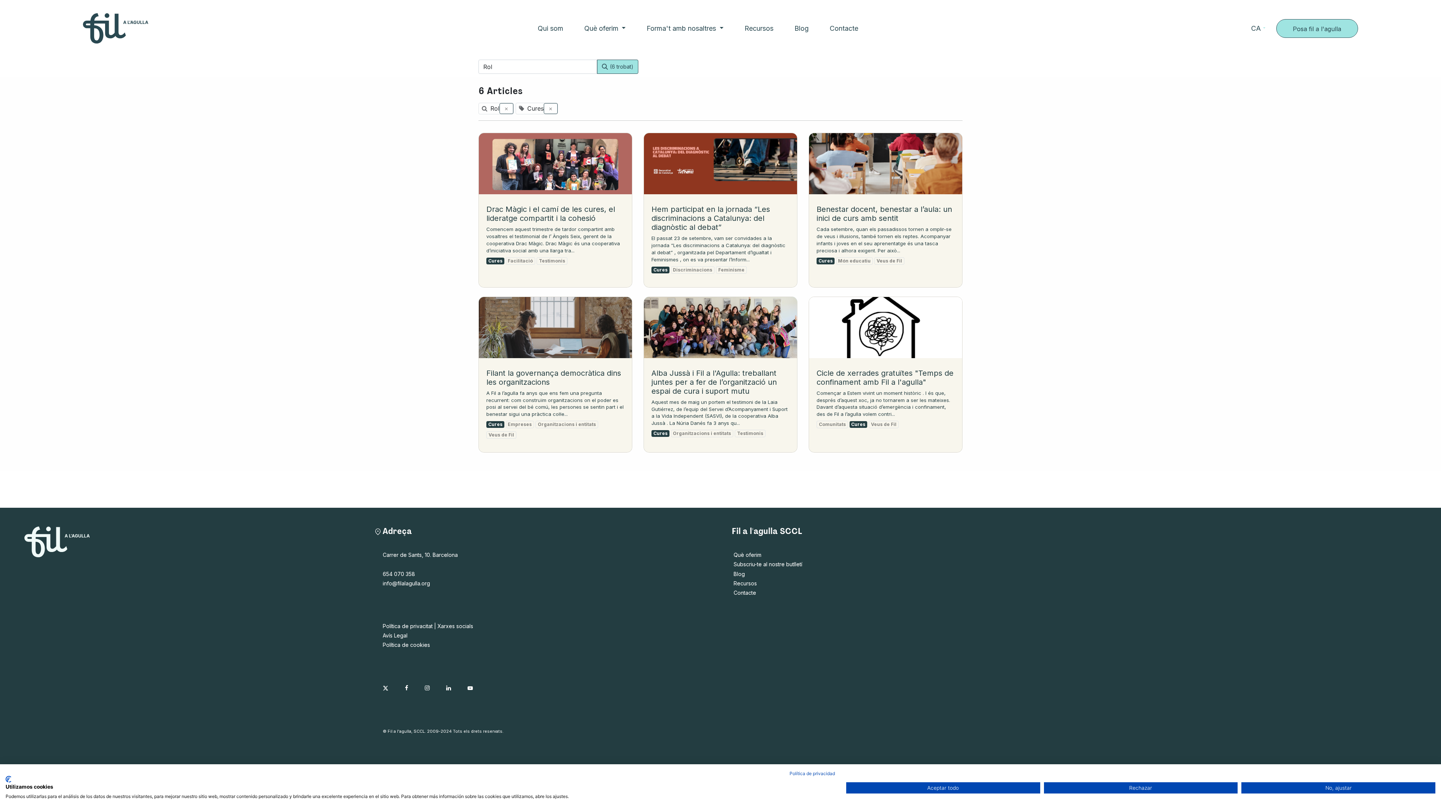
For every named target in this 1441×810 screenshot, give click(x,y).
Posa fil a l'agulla (1317, 29)
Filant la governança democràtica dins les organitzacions (553, 378)
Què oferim (747, 555)
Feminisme (731, 270)
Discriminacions (692, 270)
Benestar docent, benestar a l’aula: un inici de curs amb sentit (884, 214)
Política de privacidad (812, 773)
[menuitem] (550, 28)
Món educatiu (854, 261)
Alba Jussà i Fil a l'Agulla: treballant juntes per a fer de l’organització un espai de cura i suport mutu (714, 382)
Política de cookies (406, 645)
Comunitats (832, 424)
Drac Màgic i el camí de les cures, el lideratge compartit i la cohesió (550, 214)
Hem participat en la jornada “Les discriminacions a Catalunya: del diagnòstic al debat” (710, 218)
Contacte (745, 593)
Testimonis (552, 261)
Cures (495, 261)
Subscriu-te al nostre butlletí (768, 564)
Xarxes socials (455, 626)
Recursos (745, 583)
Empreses (520, 424)
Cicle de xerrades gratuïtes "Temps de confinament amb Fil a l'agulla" (885, 378)
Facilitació (520, 261)
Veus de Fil (889, 261)
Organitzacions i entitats (567, 424)
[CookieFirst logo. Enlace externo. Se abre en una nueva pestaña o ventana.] (8, 779)
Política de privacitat (408, 626)
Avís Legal (395, 635)
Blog (739, 574)
